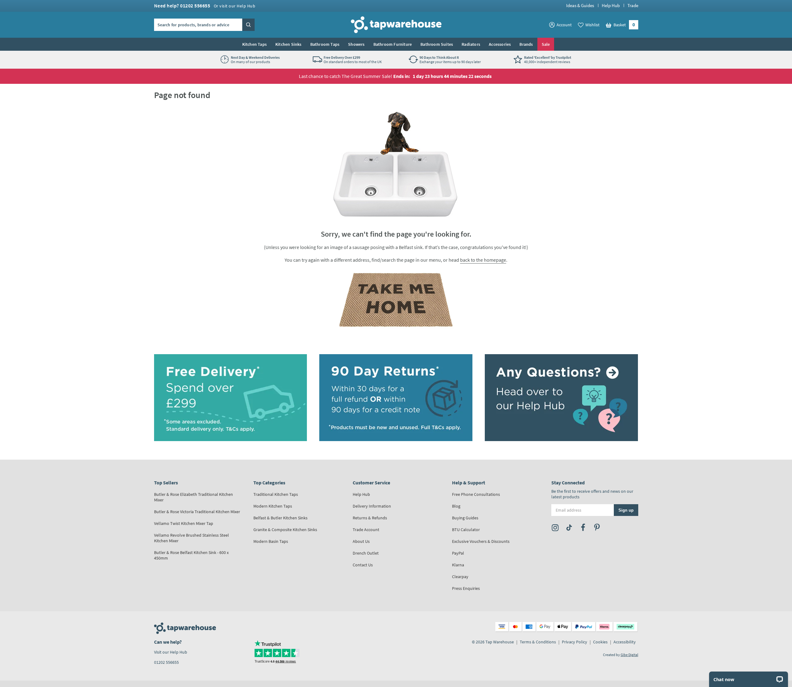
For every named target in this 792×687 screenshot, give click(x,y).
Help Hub (611, 5)
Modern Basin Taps (270, 541)
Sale (546, 44)
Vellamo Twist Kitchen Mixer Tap (183, 523)
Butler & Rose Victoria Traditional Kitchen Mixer (197, 511)
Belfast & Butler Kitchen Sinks (280, 518)
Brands (526, 44)
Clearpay (460, 576)
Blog (456, 506)
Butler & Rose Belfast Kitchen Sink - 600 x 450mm (191, 555)
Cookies (600, 642)
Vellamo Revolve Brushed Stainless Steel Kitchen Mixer (191, 537)
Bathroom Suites (436, 44)
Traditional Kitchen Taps (275, 494)
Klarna (458, 565)
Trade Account (366, 529)
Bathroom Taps (325, 44)
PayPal (458, 553)
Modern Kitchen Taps (272, 506)
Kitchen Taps (254, 44)
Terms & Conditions (538, 642)
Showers (356, 44)
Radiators (471, 44)
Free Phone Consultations (476, 494)
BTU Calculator (466, 529)
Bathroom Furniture (392, 44)
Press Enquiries (466, 588)
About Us (361, 541)
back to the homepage (483, 260)
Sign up (626, 510)
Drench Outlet (366, 553)
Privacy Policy (574, 642)
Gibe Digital (629, 654)
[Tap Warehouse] (396, 299)
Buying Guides (465, 518)
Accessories (500, 44)
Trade (632, 5)
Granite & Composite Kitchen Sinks (285, 529)
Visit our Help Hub (170, 652)
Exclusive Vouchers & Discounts (481, 541)
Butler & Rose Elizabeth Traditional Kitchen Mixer (193, 497)
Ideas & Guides (580, 5)
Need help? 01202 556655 (205, 5)
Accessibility (624, 642)
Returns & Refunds (370, 518)
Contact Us (363, 565)
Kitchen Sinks (288, 44)
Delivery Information (372, 506)
